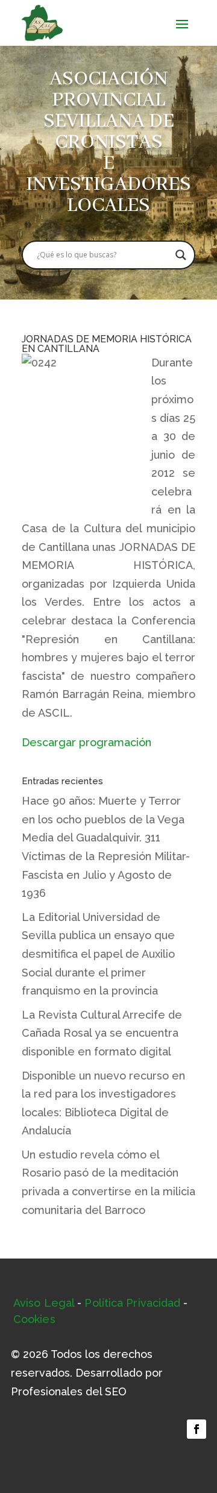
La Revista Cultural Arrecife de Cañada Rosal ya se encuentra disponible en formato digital (102, 1033)
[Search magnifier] (180, 255)
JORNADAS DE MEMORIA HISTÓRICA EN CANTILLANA (107, 343)
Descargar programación (86, 742)
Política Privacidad (132, 1303)
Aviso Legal (43, 1303)
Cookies (34, 1319)
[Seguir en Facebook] (196, 1429)
